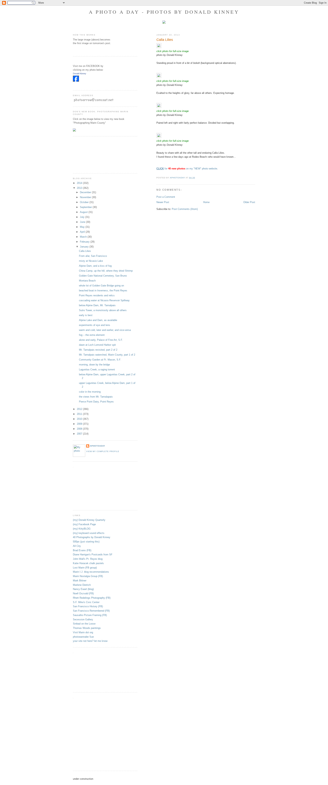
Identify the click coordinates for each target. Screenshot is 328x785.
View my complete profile (102, 451)
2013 (80, 188)
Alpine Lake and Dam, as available (98, 320)
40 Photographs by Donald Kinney (91, 537)
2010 (80, 418)
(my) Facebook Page (84, 524)
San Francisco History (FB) (88, 606)
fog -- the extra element (92, 335)
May (82, 226)
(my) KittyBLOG (82, 528)
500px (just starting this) (86, 541)
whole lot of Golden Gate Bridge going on (101, 285)
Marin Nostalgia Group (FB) (88, 576)
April (83, 231)
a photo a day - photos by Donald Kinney (164, 12)
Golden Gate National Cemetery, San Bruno (103, 275)
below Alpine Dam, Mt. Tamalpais (97, 305)
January (84, 246)
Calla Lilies (85, 251)
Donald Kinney (79, 73)
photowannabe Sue (83, 636)
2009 (80, 423)
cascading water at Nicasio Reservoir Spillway (104, 300)
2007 (80, 433)
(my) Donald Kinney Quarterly (89, 520)
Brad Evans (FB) (82, 550)
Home (206, 202)
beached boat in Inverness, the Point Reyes (103, 290)
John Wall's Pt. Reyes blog (87, 558)
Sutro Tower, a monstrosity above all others (103, 310)
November (86, 197)
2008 (80, 428)
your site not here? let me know (90, 641)
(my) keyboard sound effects (88, 533)
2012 (80, 409)
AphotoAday (97, 446)
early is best (85, 315)
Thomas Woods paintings (87, 628)
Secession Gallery (83, 619)
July (82, 217)
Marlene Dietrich (82, 584)
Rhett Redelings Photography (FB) (91, 597)
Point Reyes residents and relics (97, 295)
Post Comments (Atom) (185, 209)
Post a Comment (165, 196)
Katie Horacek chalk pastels (88, 563)
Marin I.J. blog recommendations (91, 571)
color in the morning (90, 391)
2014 (80, 183)
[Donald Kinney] (76, 80)
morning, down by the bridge (94, 364)
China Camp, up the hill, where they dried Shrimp (106, 270)
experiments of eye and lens (94, 325)
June (83, 222)
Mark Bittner (79, 580)
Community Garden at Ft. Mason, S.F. (100, 359)
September (86, 207)
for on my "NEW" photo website (186, 168)
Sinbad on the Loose (84, 623)
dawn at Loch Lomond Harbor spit (97, 344)
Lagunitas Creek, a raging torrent (97, 369)
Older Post (249, 202)
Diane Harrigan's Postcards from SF (92, 554)
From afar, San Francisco (93, 256)
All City (77, 546)
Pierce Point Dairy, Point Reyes (96, 401)
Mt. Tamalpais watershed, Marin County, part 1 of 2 (107, 354)
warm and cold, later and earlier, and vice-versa (105, 330)
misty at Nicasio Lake (91, 260)
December (86, 192)
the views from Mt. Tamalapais (96, 396)
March (84, 236)
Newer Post (162, 202)
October (84, 202)
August (84, 212)
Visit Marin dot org (83, 632)
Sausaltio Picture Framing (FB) (90, 615)
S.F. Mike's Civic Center (86, 602)
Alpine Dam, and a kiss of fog (95, 265)
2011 (80, 414)
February (85, 241)
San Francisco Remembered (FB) (91, 610)
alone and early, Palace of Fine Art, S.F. (101, 339)
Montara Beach (87, 280)
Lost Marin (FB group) (85, 567)
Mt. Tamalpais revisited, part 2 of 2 (98, 349)
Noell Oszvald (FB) (83, 593)
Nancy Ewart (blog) (83, 589)
